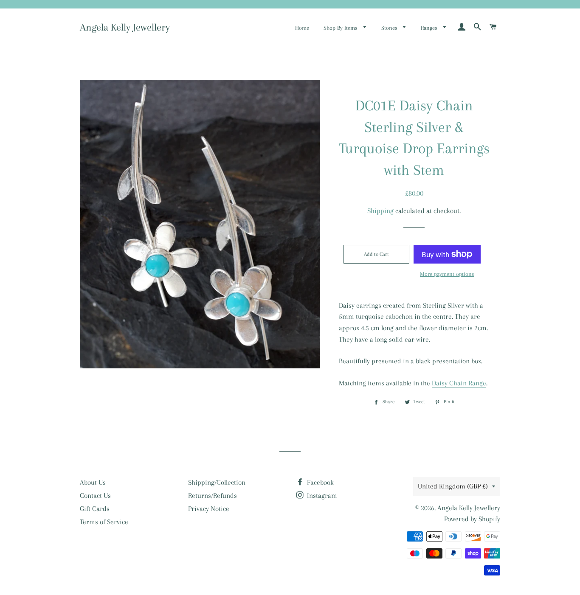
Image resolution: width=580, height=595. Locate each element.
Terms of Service (104, 522)
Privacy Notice (208, 509)
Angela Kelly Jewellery (125, 27)
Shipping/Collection (216, 482)
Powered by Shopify (472, 519)
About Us (93, 482)
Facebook (319, 482)
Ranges (430, 28)
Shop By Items (341, 28)
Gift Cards (95, 509)
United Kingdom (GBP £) (453, 486)
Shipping (380, 211)
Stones (390, 28)
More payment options (447, 274)
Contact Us (95, 495)
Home (302, 28)
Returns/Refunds (212, 495)
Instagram (321, 495)
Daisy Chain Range (459, 383)
